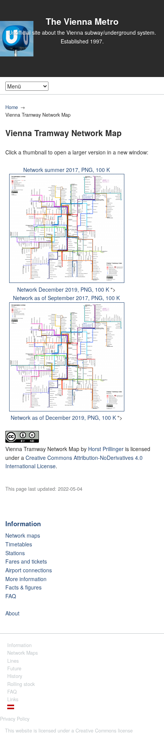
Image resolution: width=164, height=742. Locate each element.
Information (23, 523)
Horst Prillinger (106, 449)
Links (12, 699)
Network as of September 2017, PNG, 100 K (66, 298)
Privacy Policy (14, 718)
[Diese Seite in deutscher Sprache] (10, 707)
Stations (15, 553)
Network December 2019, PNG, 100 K (63, 289)
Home (11, 107)
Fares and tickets (26, 561)
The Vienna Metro (82, 21)
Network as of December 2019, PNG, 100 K (63, 417)
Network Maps (22, 652)
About (12, 613)
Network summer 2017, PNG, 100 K (66, 169)
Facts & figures (23, 587)
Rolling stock (21, 684)
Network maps (22, 535)
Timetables (18, 544)
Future (14, 668)
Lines (13, 660)
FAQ (10, 596)
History (14, 676)
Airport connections (28, 570)
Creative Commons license (104, 730)
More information (26, 579)
